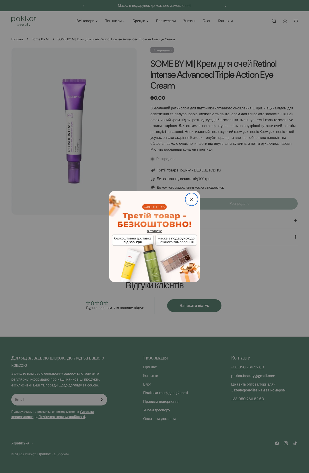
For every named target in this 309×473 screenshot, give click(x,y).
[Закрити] (191, 199)
